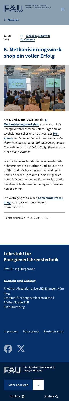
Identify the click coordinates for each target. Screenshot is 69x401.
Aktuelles (31, 36)
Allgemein (44, 36)
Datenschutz (31, 331)
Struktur (15, 397)
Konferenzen (27, 40)
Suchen (49, 397)
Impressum (11, 331)
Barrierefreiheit (54, 331)
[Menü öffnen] (63, 9)
